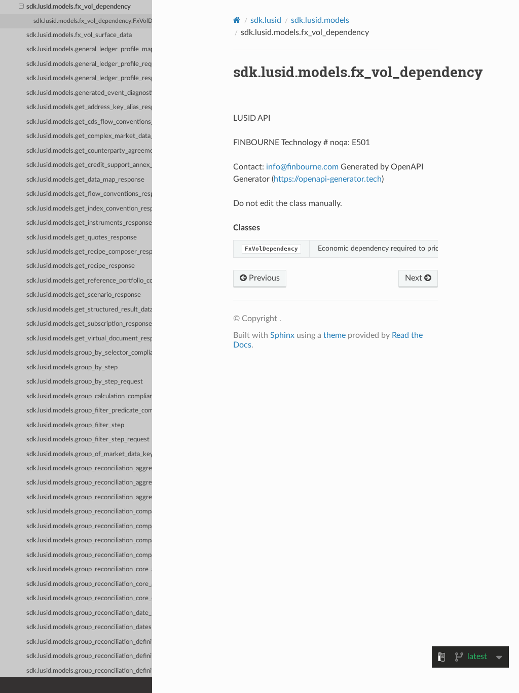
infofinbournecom (302, 167)
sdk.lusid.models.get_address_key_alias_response (89, 107)
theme (334, 335)
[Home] (237, 20)
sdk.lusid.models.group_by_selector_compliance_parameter (89, 353)
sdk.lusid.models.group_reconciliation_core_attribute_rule (89, 569)
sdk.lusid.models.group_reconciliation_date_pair (89, 613)
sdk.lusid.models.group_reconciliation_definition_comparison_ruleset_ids (89, 656)
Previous (263, 278)
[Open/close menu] (21, 7)
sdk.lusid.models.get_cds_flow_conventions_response (89, 122)
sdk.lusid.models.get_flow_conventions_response (89, 194)
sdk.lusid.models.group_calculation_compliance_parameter (89, 396)
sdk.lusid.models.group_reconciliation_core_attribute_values (89, 584)
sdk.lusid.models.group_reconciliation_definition (89, 642)
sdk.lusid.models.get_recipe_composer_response (89, 252)
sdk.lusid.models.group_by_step (72, 367)
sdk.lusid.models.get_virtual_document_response (89, 338)
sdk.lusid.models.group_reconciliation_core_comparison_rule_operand (89, 598)
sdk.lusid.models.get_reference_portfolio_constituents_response (89, 281)
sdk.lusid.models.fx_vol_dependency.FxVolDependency (92, 21)
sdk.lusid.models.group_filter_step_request (88, 439)
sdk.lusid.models (320, 20)
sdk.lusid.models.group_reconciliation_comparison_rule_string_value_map (89, 526)
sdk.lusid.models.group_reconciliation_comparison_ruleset (89, 555)
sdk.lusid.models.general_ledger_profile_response (89, 78)
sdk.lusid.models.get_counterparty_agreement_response (89, 151)
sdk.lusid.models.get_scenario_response (83, 295)
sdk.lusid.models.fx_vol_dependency (78, 7)
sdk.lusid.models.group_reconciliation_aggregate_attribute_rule (89, 468)
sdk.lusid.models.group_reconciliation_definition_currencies (89, 671)
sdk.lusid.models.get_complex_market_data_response (89, 136)
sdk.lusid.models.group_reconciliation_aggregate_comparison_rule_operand (89, 497)
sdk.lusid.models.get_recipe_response (80, 266)
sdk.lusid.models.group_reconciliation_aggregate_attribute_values (89, 482)
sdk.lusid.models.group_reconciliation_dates (89, 627)
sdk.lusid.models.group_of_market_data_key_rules (89, 454)
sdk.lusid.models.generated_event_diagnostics (89, 93)
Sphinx (282, 335)
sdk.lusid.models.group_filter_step (75, 425)
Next (414, 278)
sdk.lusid (265, 20)
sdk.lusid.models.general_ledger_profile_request (89, 64)
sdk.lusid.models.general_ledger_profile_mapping (89, 49)
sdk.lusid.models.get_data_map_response (85, 180)
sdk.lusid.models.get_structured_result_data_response (89, 309)
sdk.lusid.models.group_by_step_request (84, 381)
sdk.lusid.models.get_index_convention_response (89, 208)
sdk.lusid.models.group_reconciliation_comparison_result (89, 511)
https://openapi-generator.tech (328, 179)
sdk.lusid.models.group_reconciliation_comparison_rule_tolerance (89, 540)
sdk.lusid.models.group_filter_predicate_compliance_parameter (89, 410)
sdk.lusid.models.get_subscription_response (89, 324)
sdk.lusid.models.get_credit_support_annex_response (89, 165)
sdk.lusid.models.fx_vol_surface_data (79, 35)
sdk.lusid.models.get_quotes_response (81, 237)
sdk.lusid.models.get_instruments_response (89, 223)
